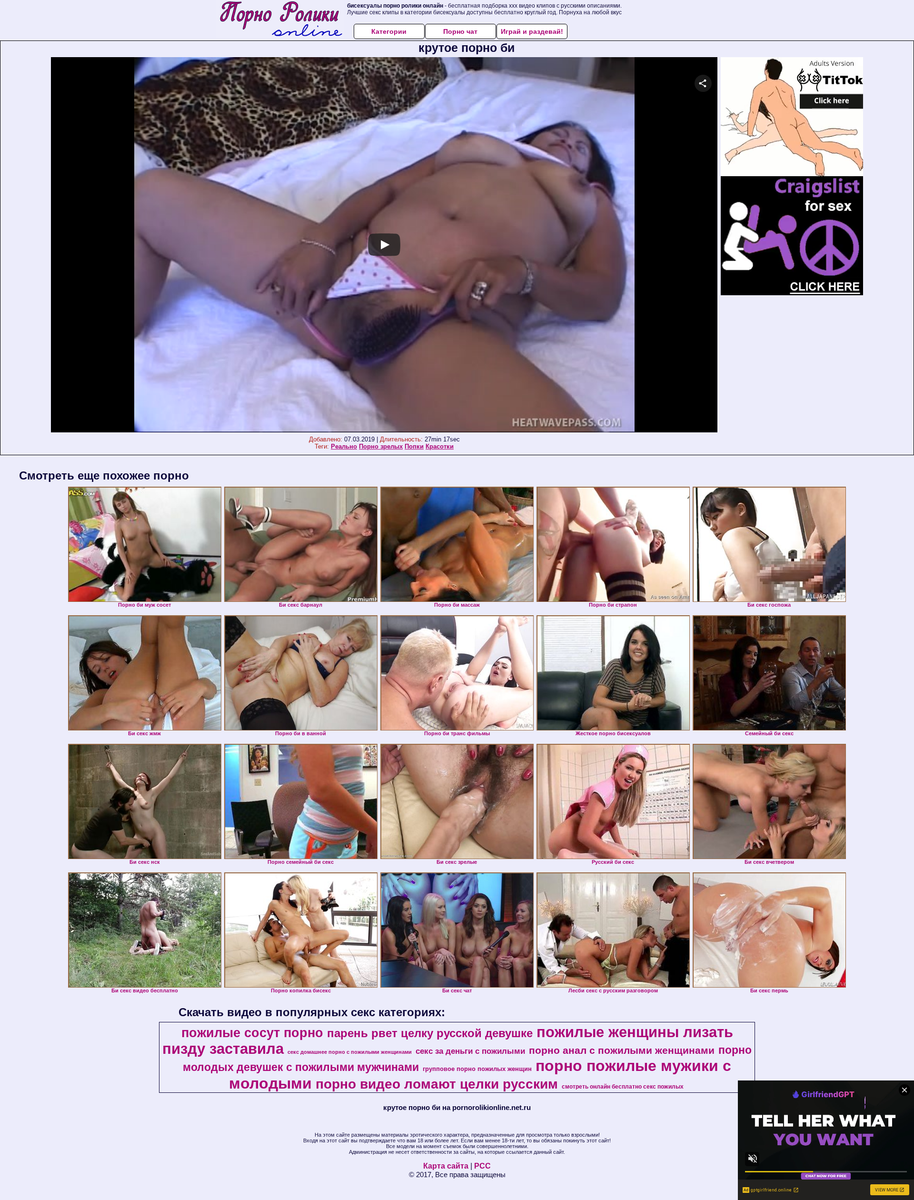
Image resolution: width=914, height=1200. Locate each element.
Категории (389, 31)
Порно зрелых (381, 446)
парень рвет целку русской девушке (430, 1033)
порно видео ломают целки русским (437, 1084)
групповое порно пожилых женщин (477, 1068)
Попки (414, 446)
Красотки (440, 446)
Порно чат (460, 31)
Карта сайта (445, 1166)
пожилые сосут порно (252, 1033)
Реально (344, 446)
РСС (482, 1166)
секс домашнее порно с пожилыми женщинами (350, 1052)
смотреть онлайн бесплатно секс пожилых (623, 1086)
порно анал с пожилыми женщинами (622, 1050)
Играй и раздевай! (532, 31)
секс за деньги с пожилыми (470, 1051)
